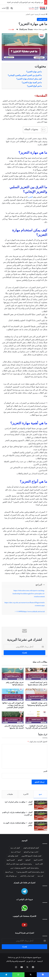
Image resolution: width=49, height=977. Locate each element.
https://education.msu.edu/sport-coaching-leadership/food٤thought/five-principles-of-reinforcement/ (29, 593)
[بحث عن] (11, 9)
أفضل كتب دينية (15, 848)
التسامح (28, 860)
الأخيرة (25, 794)
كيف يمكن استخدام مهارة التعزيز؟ (29, 79)
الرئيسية (40, 961)
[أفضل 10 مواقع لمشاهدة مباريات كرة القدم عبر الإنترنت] (40, 815)
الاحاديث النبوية (38, 860)
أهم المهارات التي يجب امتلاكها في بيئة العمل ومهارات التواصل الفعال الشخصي (13, 705)
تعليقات (10, 794)
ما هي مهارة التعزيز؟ (34, 72)
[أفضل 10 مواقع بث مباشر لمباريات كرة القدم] (40, 805)
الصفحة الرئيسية (40, 14)
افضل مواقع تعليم (13, 856)
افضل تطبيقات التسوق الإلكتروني (31, 856)
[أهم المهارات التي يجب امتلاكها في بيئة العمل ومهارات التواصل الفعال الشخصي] (13, 695)
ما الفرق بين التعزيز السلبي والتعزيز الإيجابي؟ (25, 75)
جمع (40, 794)
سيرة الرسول (9, 872)
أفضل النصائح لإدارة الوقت (31, 848)
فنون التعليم (30, 14)
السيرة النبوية (11, 860)
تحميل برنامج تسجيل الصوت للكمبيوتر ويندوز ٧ (30, 872)
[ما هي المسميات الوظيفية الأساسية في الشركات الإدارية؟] (36, 717)
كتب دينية (40, 876)
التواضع (20, 860)
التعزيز (30, 197)
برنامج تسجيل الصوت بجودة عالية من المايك (19, 864)
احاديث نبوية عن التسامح (31, 852)
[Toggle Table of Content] (42, 130)
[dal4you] (37, 8)
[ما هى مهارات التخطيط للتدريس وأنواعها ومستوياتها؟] (36, 695)
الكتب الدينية (39, 864)
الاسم (45, 771)
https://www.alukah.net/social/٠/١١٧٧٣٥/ (30, 611)
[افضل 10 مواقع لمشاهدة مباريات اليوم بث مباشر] (40, 826)
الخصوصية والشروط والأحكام (15, 961)
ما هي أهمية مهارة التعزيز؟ (32, 82)
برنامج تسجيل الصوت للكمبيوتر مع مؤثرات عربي (24, 868)
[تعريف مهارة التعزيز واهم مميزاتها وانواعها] (13, 674)
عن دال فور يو (31, 961)
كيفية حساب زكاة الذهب (27, 876)
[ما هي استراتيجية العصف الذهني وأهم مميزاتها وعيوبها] (36, 674)
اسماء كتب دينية (15, 852)
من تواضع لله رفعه (11, 876)
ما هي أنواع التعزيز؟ (34, 86)
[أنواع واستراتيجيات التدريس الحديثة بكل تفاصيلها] (13, 717)
